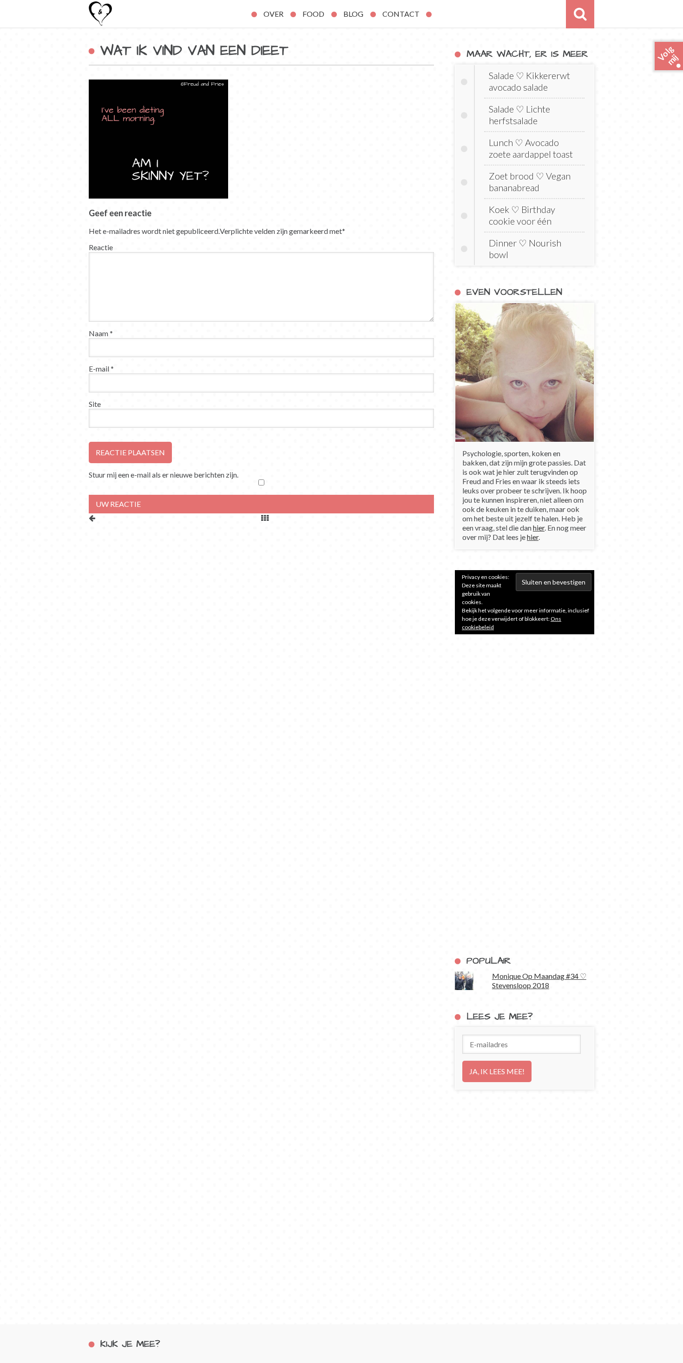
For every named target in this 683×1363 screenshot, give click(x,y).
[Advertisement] (524, 794)
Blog (353, 13)
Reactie (101, 247)
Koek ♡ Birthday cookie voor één (522, 215)
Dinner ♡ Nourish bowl (525, 248)
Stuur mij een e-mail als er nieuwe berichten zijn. (163, 474)
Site (95, 403)
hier (539, 527)
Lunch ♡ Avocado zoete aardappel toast (531, 148)
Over (273, 13)
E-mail (101, 368)
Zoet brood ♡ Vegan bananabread (530, 181)
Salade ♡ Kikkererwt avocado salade (529, 81)
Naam (101, 333)
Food (313, 13)
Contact (401, 13)
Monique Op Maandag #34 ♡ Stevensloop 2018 (539, 980)
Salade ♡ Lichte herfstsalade (519, 114)
